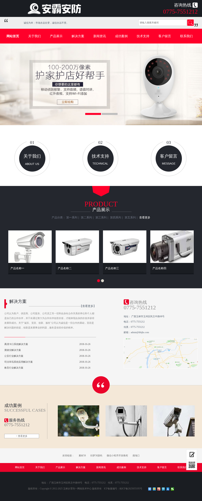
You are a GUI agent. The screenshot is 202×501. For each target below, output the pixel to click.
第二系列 (86, 217)
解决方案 (78, 36)
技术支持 (143, 36)
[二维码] (191, 465)
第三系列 (101, 217)
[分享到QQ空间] (154, 489)
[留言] (191, 454)
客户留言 (164, 36)
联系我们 (186, 36)
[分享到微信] (172, 489)
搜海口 (136, 455)
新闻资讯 (99, 36)
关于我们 (34, 36)
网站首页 (13, 36)
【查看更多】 (87, 306)
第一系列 (71, 217)
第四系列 (115, 217)
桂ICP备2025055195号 (131, 488)
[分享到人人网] (168, 489)
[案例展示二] (126, 420)
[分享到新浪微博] (159, 489)
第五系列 (130, 217)
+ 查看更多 (21, 436)
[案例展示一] (78, 420)
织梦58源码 (96, 455)
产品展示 (56, 36)
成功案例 (121, 36)
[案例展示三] (174, 420)
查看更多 (144, 217)
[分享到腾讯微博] (163, 489)
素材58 (82, 455)
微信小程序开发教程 (117, 455)
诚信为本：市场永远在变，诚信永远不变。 (43, 22)
